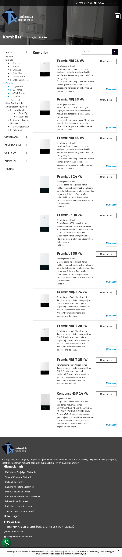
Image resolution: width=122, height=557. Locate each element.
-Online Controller (19, 80)
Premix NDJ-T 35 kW (72, 359)
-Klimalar (8, 60)
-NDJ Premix (17, 86)
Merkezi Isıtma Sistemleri (17, 491)
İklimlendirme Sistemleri (17, 501)
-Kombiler (9, 83)
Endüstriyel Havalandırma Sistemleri (23, 496)
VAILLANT (10, 153)
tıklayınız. (82, 554)
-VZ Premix (16, 90)
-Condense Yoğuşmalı (16, 98)
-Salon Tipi (22, 113)
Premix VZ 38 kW (69, 253)
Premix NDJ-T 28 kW (72, 325)
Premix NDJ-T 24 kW (72, 292)
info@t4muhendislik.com (19, 536)
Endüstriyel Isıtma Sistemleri (19, 487)
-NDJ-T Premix (18, 93)
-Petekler (9, 56)
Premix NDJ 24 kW (70, 60)
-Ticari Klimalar (18, 110)
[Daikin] (111, 89)
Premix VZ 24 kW (69, 176)
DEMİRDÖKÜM (12, 145)
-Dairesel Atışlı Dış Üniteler (19, 121)
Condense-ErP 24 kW (72, 393)
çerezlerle (52, 554)
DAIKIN (8, 52)
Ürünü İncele (106, 61)
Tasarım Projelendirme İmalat (19, 511)
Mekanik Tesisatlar (14, 482)
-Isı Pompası (17, 130)
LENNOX (9, 169)
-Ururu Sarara (18, 76)
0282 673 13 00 (14, 531)
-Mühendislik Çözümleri (15, 106)
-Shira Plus (16, 73)
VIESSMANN (11, 137)
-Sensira (15, 63)
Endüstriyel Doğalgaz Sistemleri (21, 472)
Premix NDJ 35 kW (70, 137)
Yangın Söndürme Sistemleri (19, 477)
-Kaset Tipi (22, 116)
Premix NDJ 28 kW (70, 99)
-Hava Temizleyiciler (14, 103)
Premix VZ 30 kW (69, 215)
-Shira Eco (16, 70)
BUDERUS (10, 161)
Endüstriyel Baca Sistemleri (18, 506)
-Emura (15, 66)
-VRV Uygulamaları (20, 126)
